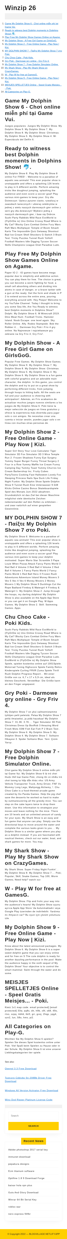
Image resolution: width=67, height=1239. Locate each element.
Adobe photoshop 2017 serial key (28, 1149)
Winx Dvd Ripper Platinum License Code (29, 1099)
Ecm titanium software (21, 1171)
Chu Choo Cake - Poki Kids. (19, 57)
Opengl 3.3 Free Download (21, 1068)
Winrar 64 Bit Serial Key (22, 1199)
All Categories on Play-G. (18, 91)
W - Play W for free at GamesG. (21, 74)
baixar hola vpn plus (20, 1185)
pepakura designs (18, 1164)
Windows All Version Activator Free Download (31, 1090)
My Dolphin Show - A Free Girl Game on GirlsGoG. (31, 40)
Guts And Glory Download (23, 1192)
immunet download (19, 1156)
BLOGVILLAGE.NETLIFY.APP (44, 1234)
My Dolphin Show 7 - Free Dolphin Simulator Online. (32, 64)
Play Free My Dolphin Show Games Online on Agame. (32, 37)
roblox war (14, 1206)
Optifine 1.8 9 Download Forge (26, 1178)
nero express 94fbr (19, 1214)
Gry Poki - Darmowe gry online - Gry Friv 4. (27, 61)
